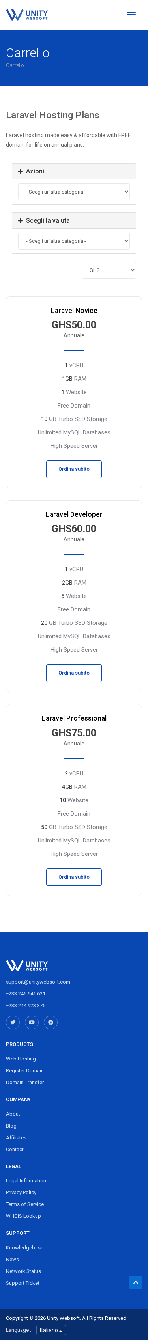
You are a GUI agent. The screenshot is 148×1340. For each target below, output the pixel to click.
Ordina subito (74, 469)
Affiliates (16, 1138)
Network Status (23, 1271)
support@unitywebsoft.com (38, 982)
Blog (11, 1126)
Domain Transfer (25, 1082)
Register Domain (25, 1070)
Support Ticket (22, 1283)
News (12, 1259)
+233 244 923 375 (25, 1005)
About (13, 1114)
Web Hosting (21, 1059)
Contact (15, 1149)
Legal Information (26, 1180)
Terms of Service (25, 1204)
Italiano (49, 1330)
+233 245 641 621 (25, 994)
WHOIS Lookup (23, 1216)
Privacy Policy (21, 1192)
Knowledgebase (24, 1248)
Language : (18, 1330)
